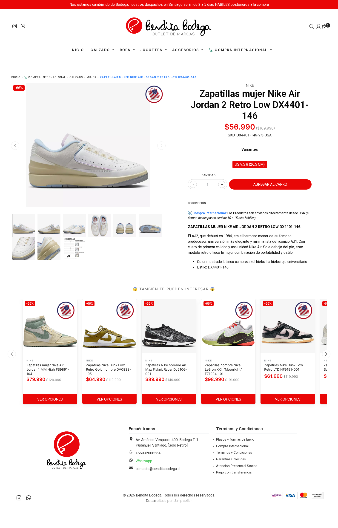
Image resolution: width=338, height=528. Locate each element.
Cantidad (208, 175)
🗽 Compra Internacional (238, 50)
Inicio (77, 50)
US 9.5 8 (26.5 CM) (250, 164)
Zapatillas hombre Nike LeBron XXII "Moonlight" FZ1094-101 (223, 369)
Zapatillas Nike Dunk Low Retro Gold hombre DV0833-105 (108, 369)
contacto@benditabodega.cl (158, 469)
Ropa (125, 50)
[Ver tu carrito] (324, 27)
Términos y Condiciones (234, 453)
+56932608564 (148, 453)
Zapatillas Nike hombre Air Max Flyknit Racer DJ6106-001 (166, 369)
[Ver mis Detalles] (318, 27)
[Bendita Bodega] (169, 27)
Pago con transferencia (234, 472)
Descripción (197, 203)
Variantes (249, 149)
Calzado (100, 50)
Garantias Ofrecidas (231, 459)
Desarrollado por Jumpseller (169, 501)
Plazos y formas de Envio (235, 439)
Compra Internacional (232, 446)
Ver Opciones (50, 399)
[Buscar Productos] (311, 27)
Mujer (92, 77)
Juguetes (151, 50)
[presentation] (15, 145)
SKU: (231, 135)
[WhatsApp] (23, 27)
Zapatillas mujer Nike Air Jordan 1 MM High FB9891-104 (47, 369)
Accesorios (185, 50)
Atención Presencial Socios (236, 466)
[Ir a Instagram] (15, 27)
